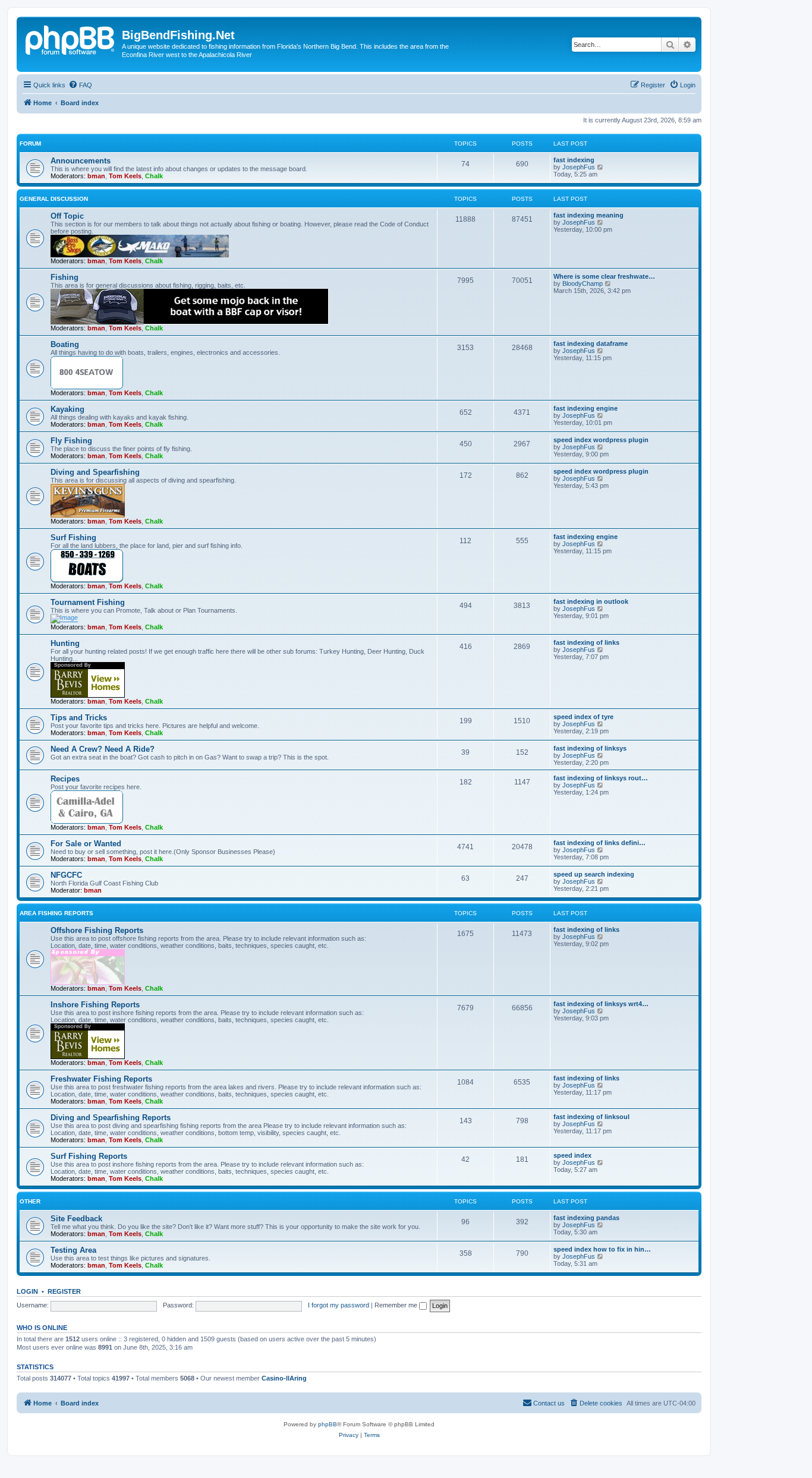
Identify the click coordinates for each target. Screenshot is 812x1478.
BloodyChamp (582, 283)
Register (64, 1291)
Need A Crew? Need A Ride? (103, 749)
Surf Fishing (73, 537)
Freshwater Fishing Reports (101, 1078)
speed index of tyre (583, 716)
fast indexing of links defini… (599, 842)
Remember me (396, 1305)
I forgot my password (338, 1305)
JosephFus (578, 167)
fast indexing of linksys (590, 748)
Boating (65, 344)
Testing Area (73, 1250)
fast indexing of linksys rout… (600, 777)
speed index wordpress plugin (601, 439)
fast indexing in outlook (590, 601)
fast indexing (573, 159)
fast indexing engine (585, 408)
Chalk (154, 175)
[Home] (71, 39)
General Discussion (54, 199)
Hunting (65, 643)
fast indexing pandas (586, 1217)
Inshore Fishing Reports (95, 1004)
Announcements (81, 160)
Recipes (65, 778)
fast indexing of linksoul (591, 1116)
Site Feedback (76, 1218)
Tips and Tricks (79, 717)
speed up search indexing (593, 874)
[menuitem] (80, 85)
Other (30, 1201)
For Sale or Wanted (86, 843)
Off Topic (67, 216)
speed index (572, 1155)
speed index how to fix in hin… (602, 1249)
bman (96, 175)
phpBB (327, 1424)
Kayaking (67, 409)
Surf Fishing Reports (89, 1156)
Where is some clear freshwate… (604, 276)
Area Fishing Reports (56, 913)
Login (27, 1291)
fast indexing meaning (588, 215)
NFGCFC (66, 875)
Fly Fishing (71, 440)
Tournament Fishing (88, 602)
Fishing (64, 277)
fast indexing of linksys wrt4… (601, 1003)
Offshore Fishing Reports (97, 930)
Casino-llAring (284, 1378)
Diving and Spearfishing (95, 472)
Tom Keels (125, 175)
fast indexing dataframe (590, 343)
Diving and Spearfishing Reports (111, 1117)
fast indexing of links (586, 642)
